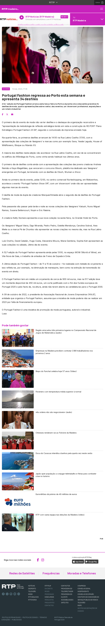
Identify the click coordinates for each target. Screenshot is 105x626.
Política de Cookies (30, 617)
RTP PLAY (48, 586)
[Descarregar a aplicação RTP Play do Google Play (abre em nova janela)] (91, 561)
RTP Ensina (32, 600)
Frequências (51, 573)
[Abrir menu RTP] (52, 2)
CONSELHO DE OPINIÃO (86, 594)
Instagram (11, 594)
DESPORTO (32, 588)
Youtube (14, 594)
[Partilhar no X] (7, 114)
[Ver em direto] (9, 19)
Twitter (7, 594)
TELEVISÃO (32, 591)
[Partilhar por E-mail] (12, 114)
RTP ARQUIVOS (33, 597)
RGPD (80, 605)
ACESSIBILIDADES (67, 600)
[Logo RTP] (13, 586)
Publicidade (17, 620)
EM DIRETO (48, 588)
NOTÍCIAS (31, 586)
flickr (18, 594)
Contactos (49, 605)
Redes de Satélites (22, 573)
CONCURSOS (49, 597)
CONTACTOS (65, 586)
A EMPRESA (82, 586)
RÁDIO (30, 594)
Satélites (64, 603)
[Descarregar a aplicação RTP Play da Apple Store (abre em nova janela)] (78, 561)
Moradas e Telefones (81, 573)
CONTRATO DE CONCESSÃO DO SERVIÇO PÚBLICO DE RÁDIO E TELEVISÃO (88, 600)
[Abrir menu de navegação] (102, 9)
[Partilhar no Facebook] (2, 114)
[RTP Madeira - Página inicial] (9, 9)
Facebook (3, 594)
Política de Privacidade (11, 617)
